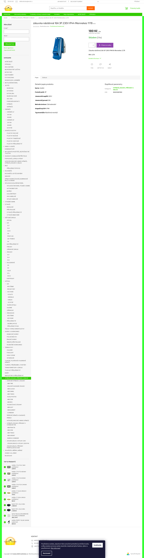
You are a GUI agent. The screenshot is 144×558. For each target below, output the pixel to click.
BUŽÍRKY (9, 191)
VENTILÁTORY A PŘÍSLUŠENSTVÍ (14, 376)
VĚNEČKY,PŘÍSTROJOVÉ (14, 342)
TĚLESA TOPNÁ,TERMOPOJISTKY (14, 329)
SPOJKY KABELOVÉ (12, 199)
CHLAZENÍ (9, 350)
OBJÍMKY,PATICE (12, 324)
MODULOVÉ (10, 207)
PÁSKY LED (10, 236)
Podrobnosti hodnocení (57, 26)
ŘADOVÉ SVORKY (12, 339)
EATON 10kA (10, 93)
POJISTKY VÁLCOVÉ (12, 133)
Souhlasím (97, 545)
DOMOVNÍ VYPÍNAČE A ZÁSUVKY (16, 381)
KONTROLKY (10, 279)
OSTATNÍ (9, 128)
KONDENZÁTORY (10, 149)
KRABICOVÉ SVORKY (13, 334)
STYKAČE (7, 204)
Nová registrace (8, 48)
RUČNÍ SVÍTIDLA (11, 305)
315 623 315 (37, 543)
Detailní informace (94, 59)
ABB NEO (9, 402)
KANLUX (10, 300)
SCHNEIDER (10, 413)
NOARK (9, 117)
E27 (8, 226)
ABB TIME (10, 384)
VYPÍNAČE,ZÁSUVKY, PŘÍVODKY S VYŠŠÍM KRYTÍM (16, 424)
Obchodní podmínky (76, 1)
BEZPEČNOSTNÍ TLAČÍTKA (12, 70)
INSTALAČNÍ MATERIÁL (11, 83)
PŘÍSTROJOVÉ (11, 210)
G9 (8, 234)
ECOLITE (10, 294)
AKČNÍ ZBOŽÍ (8, 62)
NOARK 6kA (10, 88)
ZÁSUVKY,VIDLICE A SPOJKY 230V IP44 (18, 443)
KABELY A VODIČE (10, 146)
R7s (8, 273)
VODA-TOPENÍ (11, 355)
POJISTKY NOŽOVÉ (12, 136)
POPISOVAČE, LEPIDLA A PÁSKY (14, 159)
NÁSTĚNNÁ (10, 287)
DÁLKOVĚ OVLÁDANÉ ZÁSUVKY (16, 386)
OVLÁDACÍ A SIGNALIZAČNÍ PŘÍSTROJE (16, 156)
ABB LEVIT (10, 407)
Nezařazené (8, 456)
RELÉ (6, 166)
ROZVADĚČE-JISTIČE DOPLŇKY (13, 174)
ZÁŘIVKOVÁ (10, 310)
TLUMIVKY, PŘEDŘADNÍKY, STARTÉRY (15, 365)
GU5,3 (9, 276)
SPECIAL (9, 220)
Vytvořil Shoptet (135, 554)
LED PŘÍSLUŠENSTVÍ (12, 244)
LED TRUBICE (11, 239)
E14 (8, 228)
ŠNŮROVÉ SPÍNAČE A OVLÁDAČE (16, 415)
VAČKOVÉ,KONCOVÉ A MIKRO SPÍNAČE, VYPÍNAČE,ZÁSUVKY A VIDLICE (16, 162)
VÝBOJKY (9, 247)
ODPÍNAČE (10, 107)
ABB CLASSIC (11, 389)
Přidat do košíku (106, 45)
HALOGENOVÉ (11, 263)
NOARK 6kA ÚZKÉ (12, 96)
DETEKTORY (8, 72)
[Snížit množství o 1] (96, 46)
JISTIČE (7, 85)
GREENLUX (11, 297)
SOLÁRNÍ (9, 308)
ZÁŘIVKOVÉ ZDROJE (12, 249)
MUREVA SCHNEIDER (13, 438)
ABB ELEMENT (11, 410)
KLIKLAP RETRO (11, 397)
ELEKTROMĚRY (9, 75)
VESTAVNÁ (10, 292)
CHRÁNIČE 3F (10, 120)
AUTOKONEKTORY (12, 188)
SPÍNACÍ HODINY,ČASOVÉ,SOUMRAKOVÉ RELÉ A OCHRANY (16, 180)
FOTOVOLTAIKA (9, 78)
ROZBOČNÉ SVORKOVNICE (14, 345)
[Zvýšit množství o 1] (96, 44)
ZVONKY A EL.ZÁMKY (11, 453)
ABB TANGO (10, 394)
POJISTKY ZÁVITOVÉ (13, 141)
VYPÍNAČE (9, 104)
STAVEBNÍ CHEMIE (10, 202)
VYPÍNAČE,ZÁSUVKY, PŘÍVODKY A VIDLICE (16, 378)
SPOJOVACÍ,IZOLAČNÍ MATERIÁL (14, 183)
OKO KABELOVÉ (11, 196)
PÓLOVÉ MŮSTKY (12, 337)
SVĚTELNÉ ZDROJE (10, 218)
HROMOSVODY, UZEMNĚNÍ (12, 80)
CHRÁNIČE (8, 109)
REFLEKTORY (11, 289)
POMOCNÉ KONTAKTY (13, 101)
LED (8, 223)
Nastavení (46, 553)
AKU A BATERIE (9, 67)
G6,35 (9, 271)
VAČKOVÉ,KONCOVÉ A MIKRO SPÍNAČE (18, 421)
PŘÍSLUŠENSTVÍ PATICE (13, 168)
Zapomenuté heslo (9, 50)
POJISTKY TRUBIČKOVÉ (13, 138)
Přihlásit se (9, 44)
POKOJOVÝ (10, 353)
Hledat (90, 8)
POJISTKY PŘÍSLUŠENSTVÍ (14, 144)
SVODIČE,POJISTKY (10, 131)
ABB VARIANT (11, 436)
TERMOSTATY (9, 347)
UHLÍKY (7, 373)
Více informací (55, 548)
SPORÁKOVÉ (10, 358)
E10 (8, 260)
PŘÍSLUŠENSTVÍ (11, 321)
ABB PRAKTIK (11, 428)
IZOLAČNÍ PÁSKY (11, 194)
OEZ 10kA (9, 99)
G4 (8, 241)
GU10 (8, 231)
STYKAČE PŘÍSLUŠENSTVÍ (14, 212)
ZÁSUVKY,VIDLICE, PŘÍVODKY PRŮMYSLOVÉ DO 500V (15, 447)
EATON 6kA (10, 91)
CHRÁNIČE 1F (10, 112)
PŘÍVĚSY (9, 418)
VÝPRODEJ (8, 64)
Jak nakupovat (61, 1)
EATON (9, 115)
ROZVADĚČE (8, 171)
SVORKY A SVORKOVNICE (12, 332)
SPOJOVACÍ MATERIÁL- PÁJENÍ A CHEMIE (18, 186)
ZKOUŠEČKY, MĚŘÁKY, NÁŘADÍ (13, 450)
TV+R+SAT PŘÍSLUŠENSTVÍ (12, 370)
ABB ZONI (10, 399)
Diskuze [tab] (44, 78)
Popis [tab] (36, 78)
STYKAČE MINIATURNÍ (13, 215)
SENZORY (7, 176)
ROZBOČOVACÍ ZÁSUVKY (14, 405)
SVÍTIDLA (7, 281)
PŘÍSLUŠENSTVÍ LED (13, 326)
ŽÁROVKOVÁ (10, 313)
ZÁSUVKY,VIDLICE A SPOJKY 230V (16, 441)
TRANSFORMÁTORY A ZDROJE (13, 368)
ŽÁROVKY (9, 252)
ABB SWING (10, 391)
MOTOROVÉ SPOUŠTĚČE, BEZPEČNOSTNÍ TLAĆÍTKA (17, 152)
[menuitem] (7, 14)
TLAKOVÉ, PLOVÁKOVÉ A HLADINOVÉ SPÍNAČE (15, 361)
